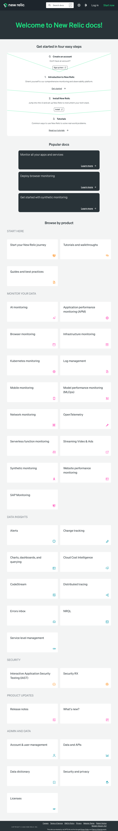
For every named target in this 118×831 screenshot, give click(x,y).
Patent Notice (101, 823)
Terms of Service (56, 823)
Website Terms (88, 823)
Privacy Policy (84, 829)
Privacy (79, 823)
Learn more (87, 165)
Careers (45, 823)
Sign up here (58, 67)
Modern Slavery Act (99, 826)
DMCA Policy (69, 823)
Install (57, 109)
